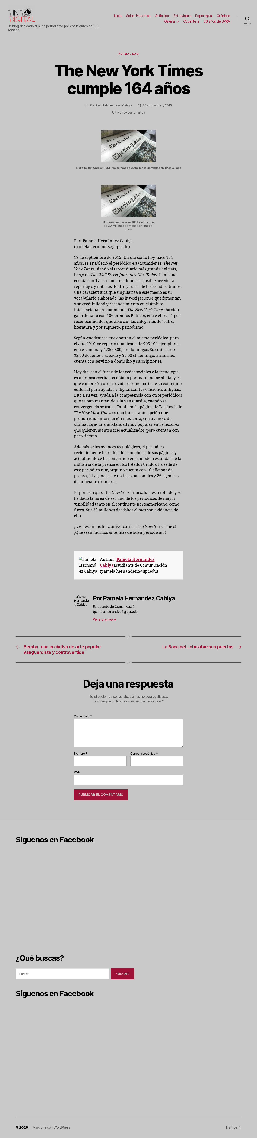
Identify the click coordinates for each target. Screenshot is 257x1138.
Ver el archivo (104, 619)
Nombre (80, 753)
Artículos (162, 16)
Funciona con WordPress (51, 1127)
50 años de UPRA (217, 21)
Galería (169, 21)
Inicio (118, 16)
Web (77, 772)
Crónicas (223, 16)
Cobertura (191, 21)
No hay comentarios (131, 112)
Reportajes (203, 16)
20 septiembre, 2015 (157, 105)
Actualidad (128, 54)
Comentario (83, 716)
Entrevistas (182, 16)
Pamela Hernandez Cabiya (113, 105)
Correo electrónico (144, 753)
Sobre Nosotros (138, 16)
